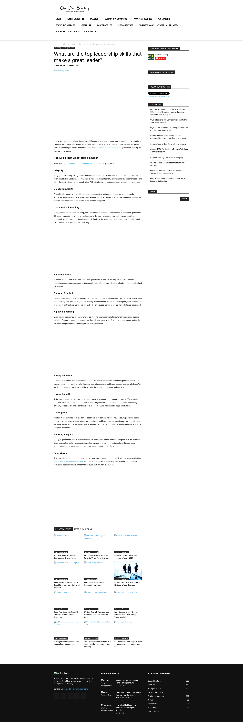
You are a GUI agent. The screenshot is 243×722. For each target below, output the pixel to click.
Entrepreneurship (75, 19)
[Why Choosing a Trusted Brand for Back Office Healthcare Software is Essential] (68, 570)
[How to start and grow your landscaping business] (98, 570)
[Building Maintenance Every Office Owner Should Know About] (68, 630)
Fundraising (164, 19)
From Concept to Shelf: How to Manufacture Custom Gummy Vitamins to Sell (126, 614)
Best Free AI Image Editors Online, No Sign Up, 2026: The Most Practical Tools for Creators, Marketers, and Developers (168, 112)
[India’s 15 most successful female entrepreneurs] (107, 683)
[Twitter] (176, 37)
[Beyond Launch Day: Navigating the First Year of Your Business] (128, 570)
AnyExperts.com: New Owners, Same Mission (168, 144)
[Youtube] (180, 37)
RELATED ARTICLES (63, 529)
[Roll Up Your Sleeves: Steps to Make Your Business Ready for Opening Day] (128, 630)
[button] (186, 19)
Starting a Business (68, 48)
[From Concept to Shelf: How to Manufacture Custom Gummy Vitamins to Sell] (128, 600)
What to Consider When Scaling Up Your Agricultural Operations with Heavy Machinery (168, 137)
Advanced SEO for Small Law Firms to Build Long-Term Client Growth (169, 150)
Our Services (90, 31)
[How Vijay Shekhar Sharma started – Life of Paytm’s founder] (107, 708)
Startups (94, 19)
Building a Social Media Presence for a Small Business (167, 164)
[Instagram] (167, 37)
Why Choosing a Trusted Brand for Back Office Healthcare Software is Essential (67, 585)
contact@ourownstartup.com (76, 689)
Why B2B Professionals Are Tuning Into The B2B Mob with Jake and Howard (169, 129)
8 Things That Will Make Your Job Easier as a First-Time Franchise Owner (96, 614)
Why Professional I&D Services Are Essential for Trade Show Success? (168, 121)
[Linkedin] (172, 37)
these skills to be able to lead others (68, 461)
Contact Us (74, 31)
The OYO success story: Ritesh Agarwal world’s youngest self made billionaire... (128, 695)
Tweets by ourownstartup (158, 96)
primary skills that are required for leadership (82, 163)
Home (56, 44)
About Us (60, 31)
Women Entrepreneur (116, 19)
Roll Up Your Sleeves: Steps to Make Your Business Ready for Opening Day (128, 644)
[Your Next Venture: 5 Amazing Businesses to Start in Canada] (68, 543)
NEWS (58, 19)
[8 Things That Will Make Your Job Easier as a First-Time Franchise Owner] (98, 600)
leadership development (108, 148)
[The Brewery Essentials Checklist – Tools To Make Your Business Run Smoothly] (98, 630)
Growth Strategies (65, 25)
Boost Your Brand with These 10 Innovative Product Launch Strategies (66, 614)
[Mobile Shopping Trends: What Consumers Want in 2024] (128, 543)
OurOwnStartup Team (64, 65)
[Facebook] (163, 37)
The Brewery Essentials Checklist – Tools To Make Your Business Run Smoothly (97, 644)
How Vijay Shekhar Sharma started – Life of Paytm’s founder (127, 707)
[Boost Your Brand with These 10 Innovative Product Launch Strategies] (68, 600)
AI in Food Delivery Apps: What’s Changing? (167, 158)
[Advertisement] (7, 110)
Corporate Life (104, 25)
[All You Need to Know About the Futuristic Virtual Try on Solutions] (98, 543)
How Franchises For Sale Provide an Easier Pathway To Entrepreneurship (166, 172)
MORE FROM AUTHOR (83, 529)
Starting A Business (142, 19)
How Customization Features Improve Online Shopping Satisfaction (167, 179)
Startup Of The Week (167, 25)
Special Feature (125, 25)
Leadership (86, 25)
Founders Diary (146, 25)
